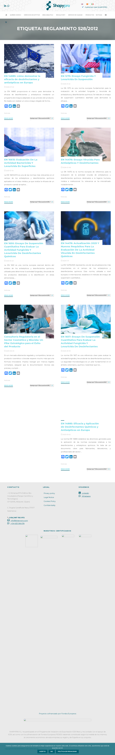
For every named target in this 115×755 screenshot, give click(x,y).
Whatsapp (86, 496)
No (52, 751)
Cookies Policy (50, 501)
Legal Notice (49, 497)
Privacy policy (49, 493)
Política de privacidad (67, 751)
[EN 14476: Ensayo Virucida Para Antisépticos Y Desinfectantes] (86, 144)
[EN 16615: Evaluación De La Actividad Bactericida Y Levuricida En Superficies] (29, 144)
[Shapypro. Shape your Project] (57, 5)
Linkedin (85, 493)
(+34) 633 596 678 (17, 524)
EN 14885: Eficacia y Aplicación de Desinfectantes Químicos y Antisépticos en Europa (80, 426)
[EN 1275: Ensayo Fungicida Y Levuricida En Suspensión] (86, 61)
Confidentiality (49, 505)
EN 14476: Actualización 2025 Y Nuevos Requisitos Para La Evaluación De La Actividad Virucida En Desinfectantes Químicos (80, 250)
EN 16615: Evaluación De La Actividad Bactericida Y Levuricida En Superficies (20, 163)
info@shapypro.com (19, 521)
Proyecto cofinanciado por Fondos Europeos (57, 714)
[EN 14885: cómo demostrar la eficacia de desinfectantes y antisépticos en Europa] (29, 61)
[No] (112, 749)
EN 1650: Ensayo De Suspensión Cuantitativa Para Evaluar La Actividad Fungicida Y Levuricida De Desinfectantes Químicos (23, 250)
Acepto (42, 751)
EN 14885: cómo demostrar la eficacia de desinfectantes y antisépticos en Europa (22, 79)
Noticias (7, 113)
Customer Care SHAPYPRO (96, 7)
